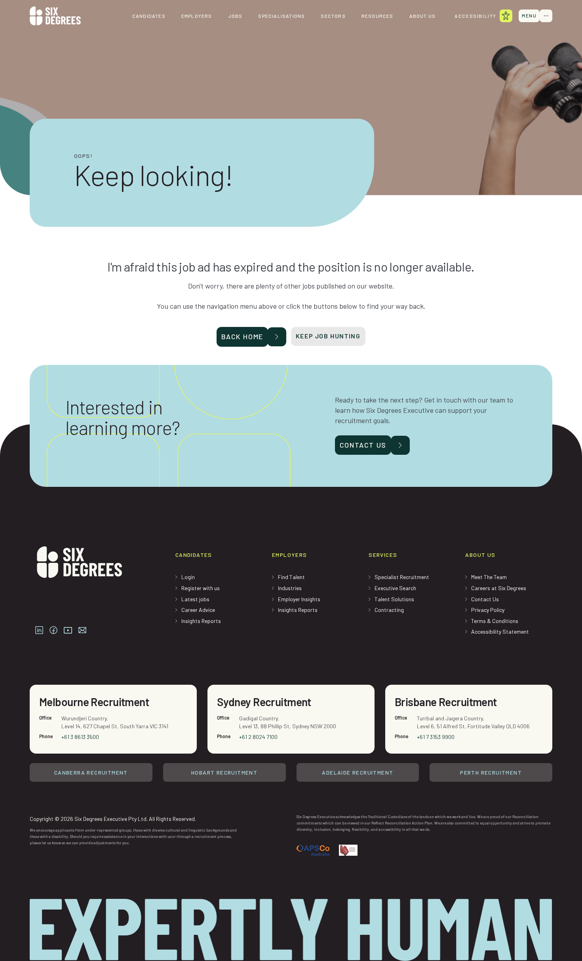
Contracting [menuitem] (389, 609)
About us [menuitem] (422, 16)
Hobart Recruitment (224, 772)
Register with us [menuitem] (200, 588)
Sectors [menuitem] (333, 16)
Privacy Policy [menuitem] (487, 609)
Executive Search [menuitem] (395, 588)
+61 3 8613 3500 (80, 736)
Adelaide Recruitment (357, 772)
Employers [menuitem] (196, 16)
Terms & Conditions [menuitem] (494, 620)
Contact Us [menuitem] (485, 599)
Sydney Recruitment (264, 701)
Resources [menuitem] (377, 16)
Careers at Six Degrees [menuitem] (498, 588)
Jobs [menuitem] (235, 16)
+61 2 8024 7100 (258, 736)
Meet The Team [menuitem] (489, 577)
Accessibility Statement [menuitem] (500, 631)
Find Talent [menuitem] (291, 577)
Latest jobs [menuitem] (195, 599)
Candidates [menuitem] (148, 16)
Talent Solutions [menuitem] (394, 599)
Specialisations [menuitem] (281, 16)
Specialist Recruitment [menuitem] (402, 577)
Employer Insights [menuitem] (299, 599)
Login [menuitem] (188, 577)
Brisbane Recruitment (446, 701)
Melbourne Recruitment (94, 701)
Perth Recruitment (491, 772)
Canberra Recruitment (91, 772)
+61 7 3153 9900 (436, 736)
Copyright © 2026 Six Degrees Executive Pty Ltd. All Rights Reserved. (113, 818)
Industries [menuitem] (290, 588)
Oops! (83, 156)
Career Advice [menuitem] (198, 609)
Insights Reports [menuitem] (201, 620)
